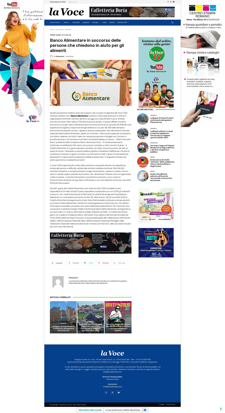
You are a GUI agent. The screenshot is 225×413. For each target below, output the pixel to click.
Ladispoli (63, 323)
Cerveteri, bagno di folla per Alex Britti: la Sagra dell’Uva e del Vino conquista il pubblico (118, 327)
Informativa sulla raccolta (90, 410)
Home (52, 30)
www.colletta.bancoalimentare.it (98, 206)
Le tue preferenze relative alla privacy (122, 410)
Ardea (152, 157)
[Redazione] (52, 56)
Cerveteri (117, 321)
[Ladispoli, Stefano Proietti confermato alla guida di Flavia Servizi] (63, 317)
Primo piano (60, 30)
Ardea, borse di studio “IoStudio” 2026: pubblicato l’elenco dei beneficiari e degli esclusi (162, 163)
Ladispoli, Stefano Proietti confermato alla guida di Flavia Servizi (63, 328)
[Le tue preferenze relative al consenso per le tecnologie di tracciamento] (221, 409)
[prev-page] (51, 337)
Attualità (68, 30)
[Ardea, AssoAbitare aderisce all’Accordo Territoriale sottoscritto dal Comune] (142, 176)
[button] (172, 22)
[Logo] (67, 11)
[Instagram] (170, 1)
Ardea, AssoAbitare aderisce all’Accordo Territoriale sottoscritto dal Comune (161, 177)
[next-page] (55, 337)
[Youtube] (173, 1)
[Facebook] (168, 1)
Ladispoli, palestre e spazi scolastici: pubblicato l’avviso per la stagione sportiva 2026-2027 (90, 327)
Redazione (60, 56)
